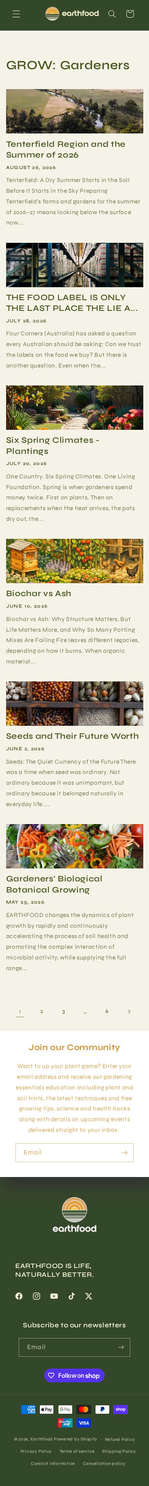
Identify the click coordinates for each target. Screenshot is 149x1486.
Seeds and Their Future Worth (72, 736)
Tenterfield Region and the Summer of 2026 (66, 149)
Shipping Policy (119, 1451)
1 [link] (20, 1011)
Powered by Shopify (75, 1439)
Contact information (53, 1463)
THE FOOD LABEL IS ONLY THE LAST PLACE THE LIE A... (72, 303)
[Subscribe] (124, 1152)
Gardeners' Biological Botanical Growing (54, 884)
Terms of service (77, 1451)
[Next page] (129, 1011)
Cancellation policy (104, 1463)
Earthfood (42, 1439)
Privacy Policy (36, 1451)
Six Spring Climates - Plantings (53, 445)
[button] (16, 14)
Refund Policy (120, 1439)
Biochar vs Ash (38, 593)
